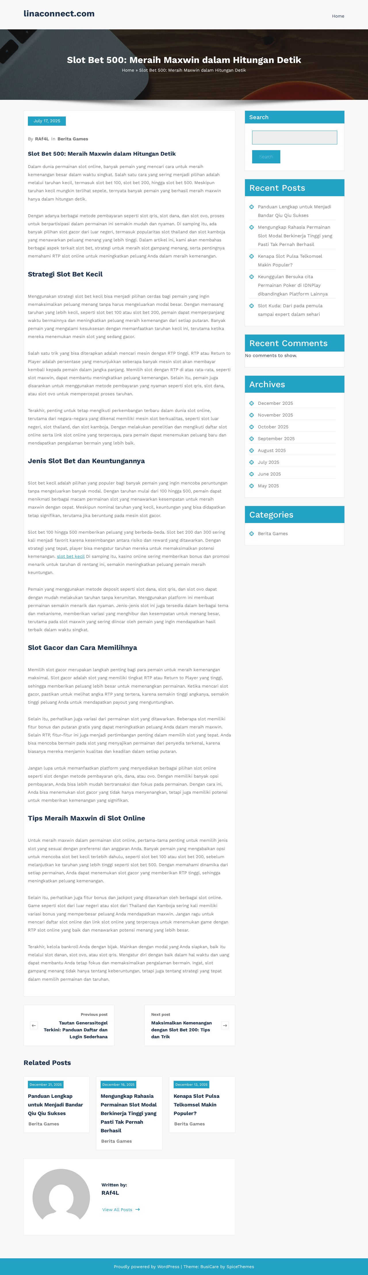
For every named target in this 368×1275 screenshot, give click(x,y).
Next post (160, 1014)
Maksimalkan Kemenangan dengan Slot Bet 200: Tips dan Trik (181, 1029)
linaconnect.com (59, 13)
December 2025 (275, 403)
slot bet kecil (71, 556)
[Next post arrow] (225, 1025)
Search (259, 117)
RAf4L (42, 139)
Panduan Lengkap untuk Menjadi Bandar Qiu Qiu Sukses (55, 1104)
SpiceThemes (239, 1266)
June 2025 (269, 474)
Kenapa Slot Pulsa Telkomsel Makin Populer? (196, 1104)
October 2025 (273, 427)
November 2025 (275, 415)
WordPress (168, 1266)
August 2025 (272, 450)
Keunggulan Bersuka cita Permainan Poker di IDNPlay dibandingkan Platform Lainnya (293, 285)
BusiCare (210, 1266)
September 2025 (276, 438)
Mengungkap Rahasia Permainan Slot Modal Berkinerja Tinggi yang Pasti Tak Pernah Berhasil (129, 1113)
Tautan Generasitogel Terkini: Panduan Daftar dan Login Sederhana (76, 1029)
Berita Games (72, 139)
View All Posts (118, 1209)
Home (338, 16)
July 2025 (268, 462)
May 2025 (268, 485)
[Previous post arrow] (33, 1025)
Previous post (94, 1014)
